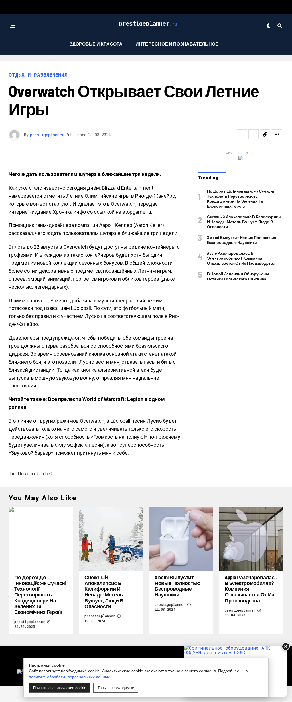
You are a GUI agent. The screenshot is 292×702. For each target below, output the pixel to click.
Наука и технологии (161, 67)
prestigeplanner (47, 134)
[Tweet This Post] (253, 134)
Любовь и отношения (93, 67)
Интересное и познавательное (176, 43)
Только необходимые (116, 688)
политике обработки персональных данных (69, 677)
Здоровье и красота (96, 43)
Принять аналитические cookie (59, 688)
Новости (212, 67)
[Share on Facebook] (242, 134)
